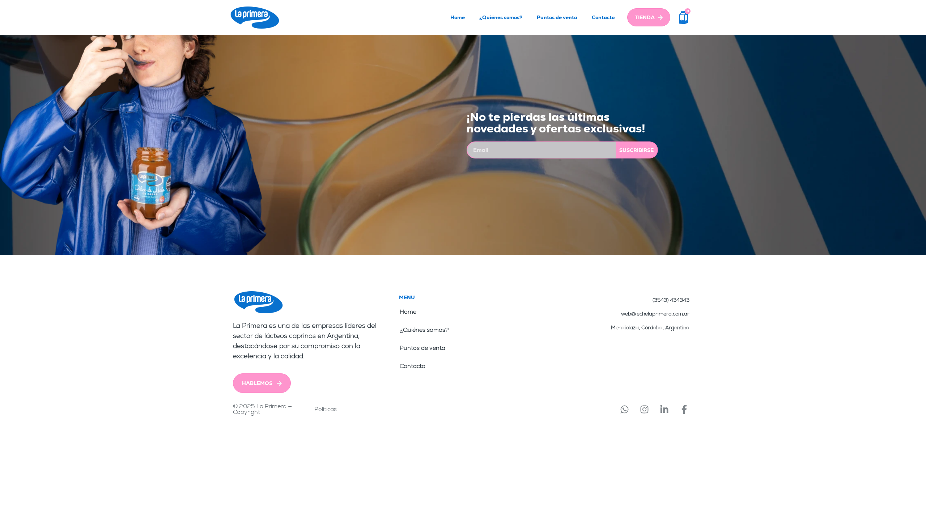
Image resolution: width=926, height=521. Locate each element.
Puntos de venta (557, 17)
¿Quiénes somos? (500, 17)
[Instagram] (644, 409)
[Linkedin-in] (664, 409)
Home (457, 17)
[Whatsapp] (624, 409)
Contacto (603, 17)
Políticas (325, 409)
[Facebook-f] (684, 409)
